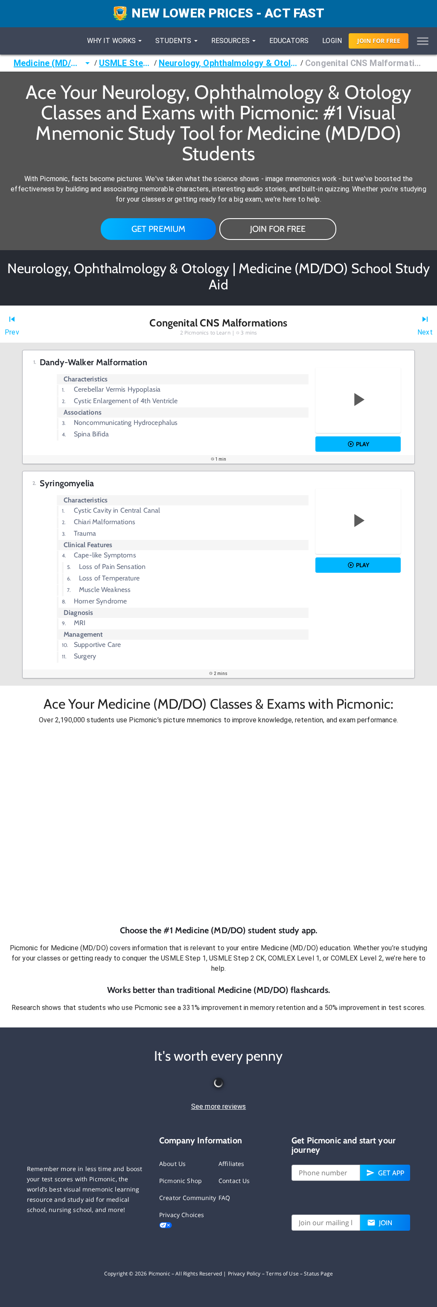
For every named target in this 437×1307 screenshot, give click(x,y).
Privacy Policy (244, 1273)
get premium (158, 229)
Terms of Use (282, 1273)
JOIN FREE (378, 41)
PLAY (362, 444)
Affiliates (231, 1164)
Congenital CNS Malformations (364, 63)
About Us (172, 1164)
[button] (218, 825)
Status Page (318, 1273)
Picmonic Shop (180, 1181)
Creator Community (187, 1198)
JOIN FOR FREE (278, 229)
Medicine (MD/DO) (48, 63)
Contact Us (234, 1181)
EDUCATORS (289, 41)
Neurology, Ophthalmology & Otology (229, 63)
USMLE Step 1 (125, 63)
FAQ (224, 1198)
